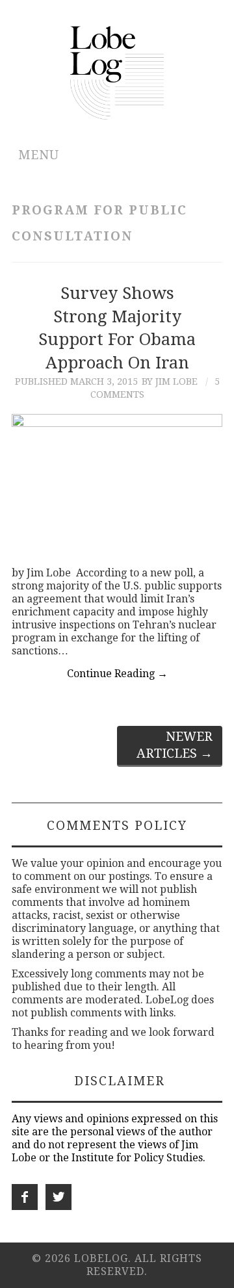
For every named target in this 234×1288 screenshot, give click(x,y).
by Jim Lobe (170, 381)
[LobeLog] (117, 72)
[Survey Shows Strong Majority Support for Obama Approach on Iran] (117, 484)
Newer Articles (174, 745)
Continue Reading (117, 673)
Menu (38, 155)
